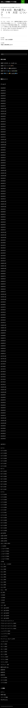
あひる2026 (3, 533)
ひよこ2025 (3, 582)
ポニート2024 (4, 649)
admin (8, 17)
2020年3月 (3, 286)
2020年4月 (3, 284)
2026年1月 (3, 106)
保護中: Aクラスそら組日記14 (9, 73)
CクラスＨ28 (4, 515)
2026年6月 (3, 93)
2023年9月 (3, 178)
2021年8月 (3, 242)
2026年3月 (3, 100)
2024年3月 (3, 162)
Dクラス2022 (4, 520)
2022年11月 (3, 204)
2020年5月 (3, 281)
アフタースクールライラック (7, 620)
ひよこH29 (3, 587)
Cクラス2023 (4, 502)
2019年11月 (3, 296)
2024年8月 (3, 149)
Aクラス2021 (4, 450)
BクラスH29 (3, 486)
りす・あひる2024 (5, 615)
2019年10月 (3, 299)
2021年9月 (3, 240)
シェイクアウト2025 (5, 633)
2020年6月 (3, 278)
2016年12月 (3, 387)
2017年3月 (3, 379)
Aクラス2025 (4, 460)
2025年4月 (3, 129)
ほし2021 (3, 592)
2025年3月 (3, 131)
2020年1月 (3, 291)
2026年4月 (3, 98)
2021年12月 (3, 232)
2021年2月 (3, 258)
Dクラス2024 (4, 525)
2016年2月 (3, 412)
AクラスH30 (3, 466)
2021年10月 (3, 237)
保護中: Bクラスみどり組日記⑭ (9, 70)
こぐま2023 (3, 546)
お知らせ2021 (4, 538)
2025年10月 (3, 113)
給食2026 (3, 674)
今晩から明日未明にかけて (7, 43)
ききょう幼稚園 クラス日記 (8, 2)
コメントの (4, 697)
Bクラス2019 (4, 471)
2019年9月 (3, 302)
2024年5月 (3, 157)
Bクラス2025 (4, 484)
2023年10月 (3, 175)
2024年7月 (3, 152)
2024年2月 (3, 165)
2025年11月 (3, 111)
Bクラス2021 (4, 473)
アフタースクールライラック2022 (8, 626)
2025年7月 (3, 121)
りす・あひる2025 (5, 618)
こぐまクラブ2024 (5, 553)
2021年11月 (3, 235)
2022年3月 (3, 224)
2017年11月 (3, 358)
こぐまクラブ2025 (5, 556)
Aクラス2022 (4, 453)
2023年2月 (3, 196)
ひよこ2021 (3, 571)
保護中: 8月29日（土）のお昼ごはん (9, 63)
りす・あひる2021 (5, 607)
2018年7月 (3, 338)
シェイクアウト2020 (5, 631)
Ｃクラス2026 (4, 682)
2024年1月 (3, 168)
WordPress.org (4, 699)
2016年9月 (3, 394)
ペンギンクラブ (17, 7)
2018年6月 (3, 340)
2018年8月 (3, 335)
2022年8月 (3, 211)
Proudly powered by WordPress (7, 706)
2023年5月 (3, 188)
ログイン (3, 692)
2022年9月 (3, 209)
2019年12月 (3, 294)
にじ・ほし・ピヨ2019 (6, 564)
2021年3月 (3, 255)
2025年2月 (3, 134)
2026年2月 (3, 103)
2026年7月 (3, 90)
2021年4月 (3, 253)
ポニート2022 (4, 644)
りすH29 (3, 600)
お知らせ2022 (4, 540)
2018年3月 (3, 348)
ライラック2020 (4, 659)
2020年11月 (3, 265)
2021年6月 (3, 247)
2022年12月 (3, 201)
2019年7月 (3, 307)
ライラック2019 (4, 656)
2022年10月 (3, 206)
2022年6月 (3, 216)
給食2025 (3, 672)
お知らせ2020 (4, 535)
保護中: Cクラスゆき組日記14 (8, 68)
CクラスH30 (3, 512)
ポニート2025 (4, 651)
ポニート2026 (4, 654)
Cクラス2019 (4, 494)
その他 (12, 7)
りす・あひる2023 (5, 613)
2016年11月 (3, 389)
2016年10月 (3, 392)
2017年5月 (3, 374)
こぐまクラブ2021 (5, 548)
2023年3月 (3, 193)
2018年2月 (3, 351)
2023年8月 (3, 180)
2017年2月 (3, 382)
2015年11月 (3, 420)
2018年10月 (3, 330)
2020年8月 (3, 273)
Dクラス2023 (4, 522)
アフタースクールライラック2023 (8, 628)
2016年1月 (3, 415)
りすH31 (3, 602)
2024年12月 (3, 139)
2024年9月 (3, 147)
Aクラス (2, 7)
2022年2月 (3, 227)
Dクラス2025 (4, 528)
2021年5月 (3, 250)
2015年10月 (3, 423)
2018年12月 (3, 325)
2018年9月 (3, 333)
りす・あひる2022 (5, 610)
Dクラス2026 (4, 530)
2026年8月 (3, 88)
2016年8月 (3, 397)
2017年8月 (3, 366)
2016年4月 (3, 407)
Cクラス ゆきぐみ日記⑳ (6, 38)
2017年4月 (3, 376)
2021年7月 (3, 245)
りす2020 (3, 597)
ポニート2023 (4, 646)
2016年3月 (3, 410)
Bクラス (5, 7)
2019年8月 (3, 304)
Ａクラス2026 (4, 677)
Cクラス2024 (4, 504)
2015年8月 (3, 428)
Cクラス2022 (4, 499)
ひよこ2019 (3, 566)
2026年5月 (3, 95)
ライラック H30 (5, 664)
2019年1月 (3, 322)
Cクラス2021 (4, 497)
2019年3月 (3, 317)
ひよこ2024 (3, 579)
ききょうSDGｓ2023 (5, 543)
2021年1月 (3, 260)
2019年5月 (3, 312)
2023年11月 (3, 173)
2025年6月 (3, 124)
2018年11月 (3, 327)
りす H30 (3, 605)
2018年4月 (3, 345)
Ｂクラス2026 (4, 680)
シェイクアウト (5, 636)
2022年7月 (3, 214)
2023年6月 (3, 186)
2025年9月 (3, 116)
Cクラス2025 (4, 507)
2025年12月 (3, 108)
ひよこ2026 (3, 584)
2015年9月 (3, 425)
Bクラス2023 (4, 479)
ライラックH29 (4, 662)
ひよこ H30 (4, 589)
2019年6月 (3, 309)
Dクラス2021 (4, 517)
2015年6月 (3, 433)
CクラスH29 (3, 509)
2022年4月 (3, 222)
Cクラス (9, 7)
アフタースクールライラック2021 (8, 623)
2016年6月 (3, 402)
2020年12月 (3, 263)
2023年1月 (3, 198)
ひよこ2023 (3, 577)
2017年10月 (3, 361)
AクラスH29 (3, 463)
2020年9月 (3, 271)
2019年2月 (3, 320)
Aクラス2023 (4, 455)
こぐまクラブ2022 (5, 551)
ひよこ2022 (3, 574)
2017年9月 (3, 363)
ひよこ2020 (3, 569)
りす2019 (3, 595)
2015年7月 (3, 430)
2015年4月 (3, 438)
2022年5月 (3, 219)
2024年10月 (3, 144)
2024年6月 (3, 155)
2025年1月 (3, 137)
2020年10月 (3, 268)
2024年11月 (3, 142)
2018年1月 (3, 353)
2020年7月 (3, 276)
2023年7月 (3, 183)
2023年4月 (3, 191)
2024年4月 (3, 160)
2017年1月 (3, 384)
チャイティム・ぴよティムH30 (8, 638)
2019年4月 (3, 314)
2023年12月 (3, 170)
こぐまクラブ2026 (5, 558)
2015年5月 (3, 436)
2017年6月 (3, 371)
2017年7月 (3, 369)
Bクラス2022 (4, 476)
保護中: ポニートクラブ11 (7, 65)
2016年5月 (3, 405)
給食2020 (3, 669)
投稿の (3, 694)
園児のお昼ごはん (5, 667)
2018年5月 (3, 343)
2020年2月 (3, 289)
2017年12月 (3, 356)
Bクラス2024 (4, 481)
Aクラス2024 (4, 458)
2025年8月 (3, 119)
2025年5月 (3, 126)
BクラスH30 (3, 489)
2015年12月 (3, 418)
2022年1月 (3, 229)
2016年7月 (3, 400)
